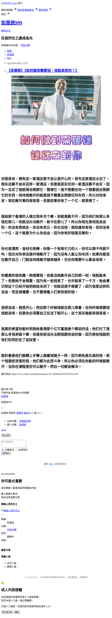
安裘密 (22, 424)
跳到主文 (5, 31)
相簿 (9, 51)
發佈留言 (6, 453)
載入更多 (6, 435)
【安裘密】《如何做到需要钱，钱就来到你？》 (43, 70)
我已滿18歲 (7, 612)
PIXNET (34, 577)
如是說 (4, 396)
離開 (17, 612)
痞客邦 (19, 413)
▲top (3, 430)
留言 (26, 413)
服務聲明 (84, 577)
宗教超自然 (25, 421)
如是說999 (11, 22)
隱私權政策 (72, 577)
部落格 (10, 54)
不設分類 (25, 45)
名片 (9, 58)
